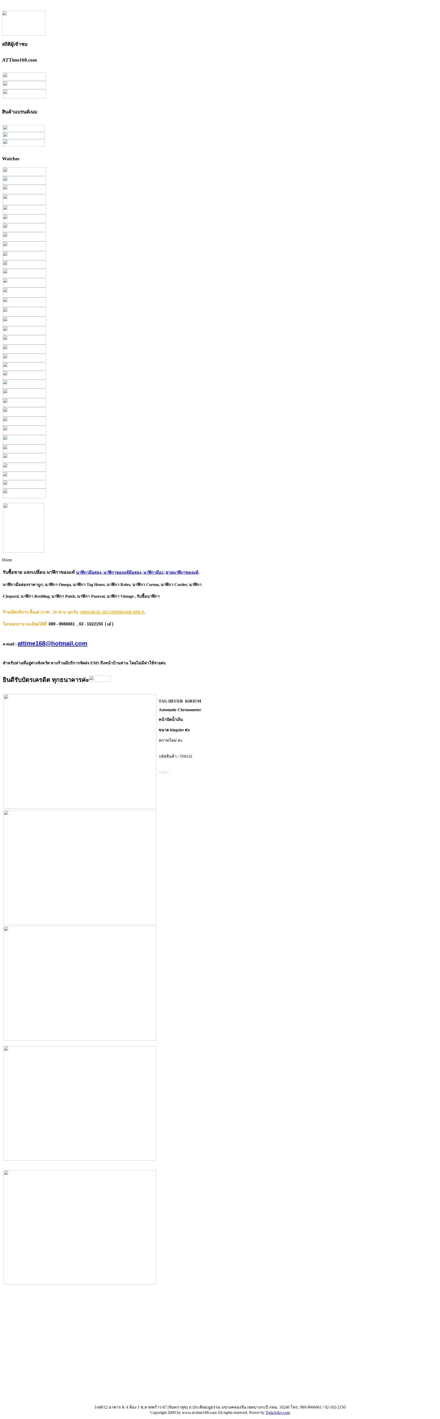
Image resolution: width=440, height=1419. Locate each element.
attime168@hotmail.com (52, 643)
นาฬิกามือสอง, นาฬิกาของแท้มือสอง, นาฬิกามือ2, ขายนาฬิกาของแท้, (137, 572)
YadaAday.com (277, 1412)
